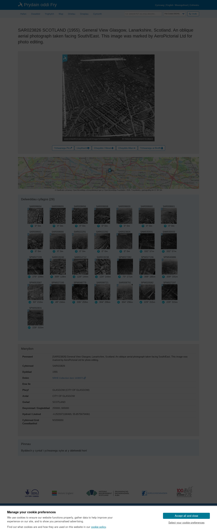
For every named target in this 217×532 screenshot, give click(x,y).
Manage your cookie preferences (31, 512)
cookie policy (98, 527)
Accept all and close (186, 516)
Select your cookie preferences (186, 522)
